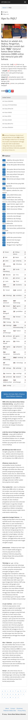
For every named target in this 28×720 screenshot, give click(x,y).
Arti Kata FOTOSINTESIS (9, 105)
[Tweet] (9, 91)
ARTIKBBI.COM (5, 2)
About (7, 708)
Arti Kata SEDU (6, 116)
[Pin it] (12, 91)
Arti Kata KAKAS (7, 112)
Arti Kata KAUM (7, 120)
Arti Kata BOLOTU (7, 124)
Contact (12, 708)
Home (4, 8)
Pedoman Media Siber (10, 710)
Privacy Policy (22, 710)
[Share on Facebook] (7, 91)
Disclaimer (20, 708)
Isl (15, 64)
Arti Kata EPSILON (7, 109)
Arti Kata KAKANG (7, 101)
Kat (8, 71)
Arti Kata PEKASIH (7, 127)
